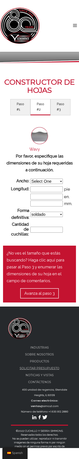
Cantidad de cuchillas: (20, 229)
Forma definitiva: (20, 214)
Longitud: (20, 188)
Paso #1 (20, 106)
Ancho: (22, 180)
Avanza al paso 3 (39, 293)
